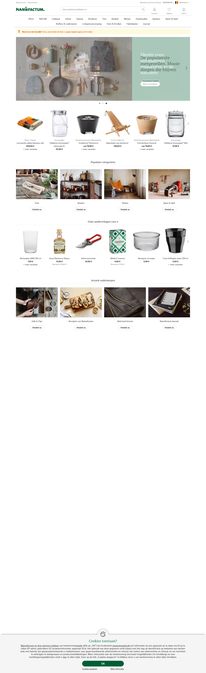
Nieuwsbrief (32, 2)
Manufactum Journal (169, 321)
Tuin (37, 203)
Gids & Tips (37, 321)
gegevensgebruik (121, 645)
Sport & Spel (169, 203)
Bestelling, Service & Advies (156, 2)
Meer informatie (117, 669)
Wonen (125, 203)
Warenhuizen (21, 2)
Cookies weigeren (89, 669)
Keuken (81, 203)
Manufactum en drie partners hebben (40, 645)
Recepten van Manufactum (81, 321)
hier (65, 657)
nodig (79, 645)
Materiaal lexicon (125, 321)
